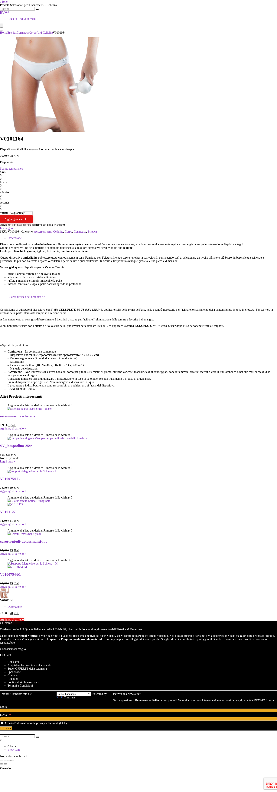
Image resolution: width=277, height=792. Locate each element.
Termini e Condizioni (20, 685)
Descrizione (15, 238)
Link (63, 723)
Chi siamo (14, 661)
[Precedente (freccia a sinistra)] (1, 763)
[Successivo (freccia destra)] (5, 763)
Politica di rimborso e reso (23, 682)
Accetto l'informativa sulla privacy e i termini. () (35, 723)
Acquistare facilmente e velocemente (29, 665)
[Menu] (1, 26)
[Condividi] (5, 760)
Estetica (12, 32)
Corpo (33, 32)
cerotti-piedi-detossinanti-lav (23, 541)
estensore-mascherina (17, 416)
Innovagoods (7, 228)
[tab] (142, 238)
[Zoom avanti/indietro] (12, 760)
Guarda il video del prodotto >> (26, 296)
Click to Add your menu (22, 18)
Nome (3, 706)
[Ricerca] (37, 9)
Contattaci (14, 675)
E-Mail (5, 715)
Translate (69, 697)
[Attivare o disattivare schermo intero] (9, 760)
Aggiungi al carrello (16, 219)
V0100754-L (10, 479)
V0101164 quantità (11, 212)
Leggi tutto (7, 461)
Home (3, 32)
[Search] (1, 30)
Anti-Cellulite (45, 32)
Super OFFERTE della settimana (27, 668)
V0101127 (8, 512)
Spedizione (14, 672)
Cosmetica (23, 32)
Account (13, 678)
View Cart (14, 749)
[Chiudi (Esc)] (1, 760)
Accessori (40, 231)
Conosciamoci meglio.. (13, 649)
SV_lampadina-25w (16, 446)
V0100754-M (10, 574)
